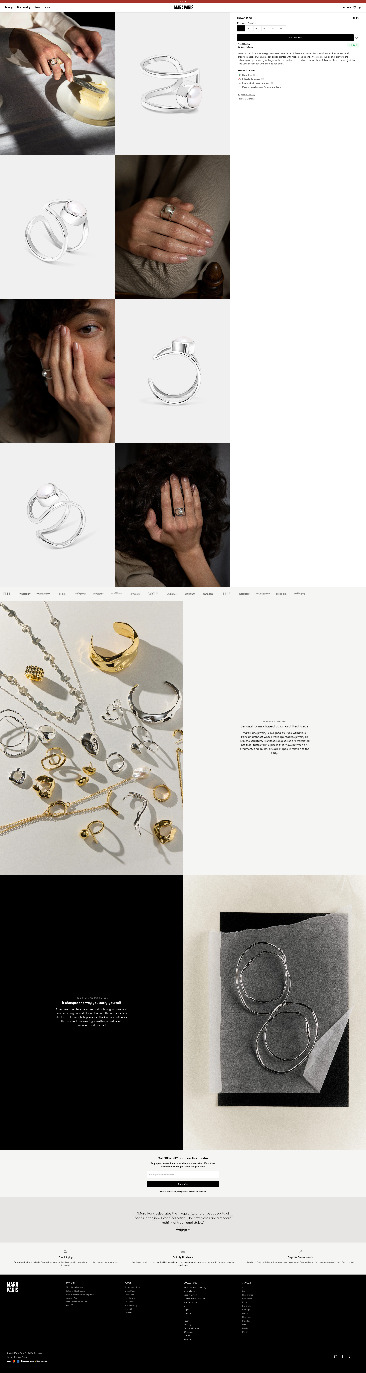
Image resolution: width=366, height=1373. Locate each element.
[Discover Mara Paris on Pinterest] (350, 1356)
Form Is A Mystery (191, 1328)
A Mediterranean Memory (195, 1287)
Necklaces (246, 1317)
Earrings (246, 1310)
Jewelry (9, 7)
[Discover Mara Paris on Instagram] (335, 1356)
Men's (244, 1332)
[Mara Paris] (184, 7)
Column (187, 1313)
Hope (186, 1317)
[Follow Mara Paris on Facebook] (343, 1356)
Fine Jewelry (23, 7)
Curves (187, 1336)
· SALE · (183, 1)
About (47, 7)
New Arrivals (247, 1295)
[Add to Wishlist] (356, 37)
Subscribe (183, 1184)
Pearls (245, 1328)
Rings (244, 1302)
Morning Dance (190, 1302)
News (37, 7)
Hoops (245, 1313)
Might (186, 1310)
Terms (9, 1357)
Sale (244, 1291)
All (243, 1287)
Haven (186, 1321)
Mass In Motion (190, 1295)
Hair (244, 1324)
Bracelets (246, 1321)
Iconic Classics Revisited (194, 1298)
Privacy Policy (20, 1357)
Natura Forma (190, 1291)
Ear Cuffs (246, 1306)
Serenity (187, 1324)
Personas (188, 1339)
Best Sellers (247, 1298)
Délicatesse (188, 1332)
